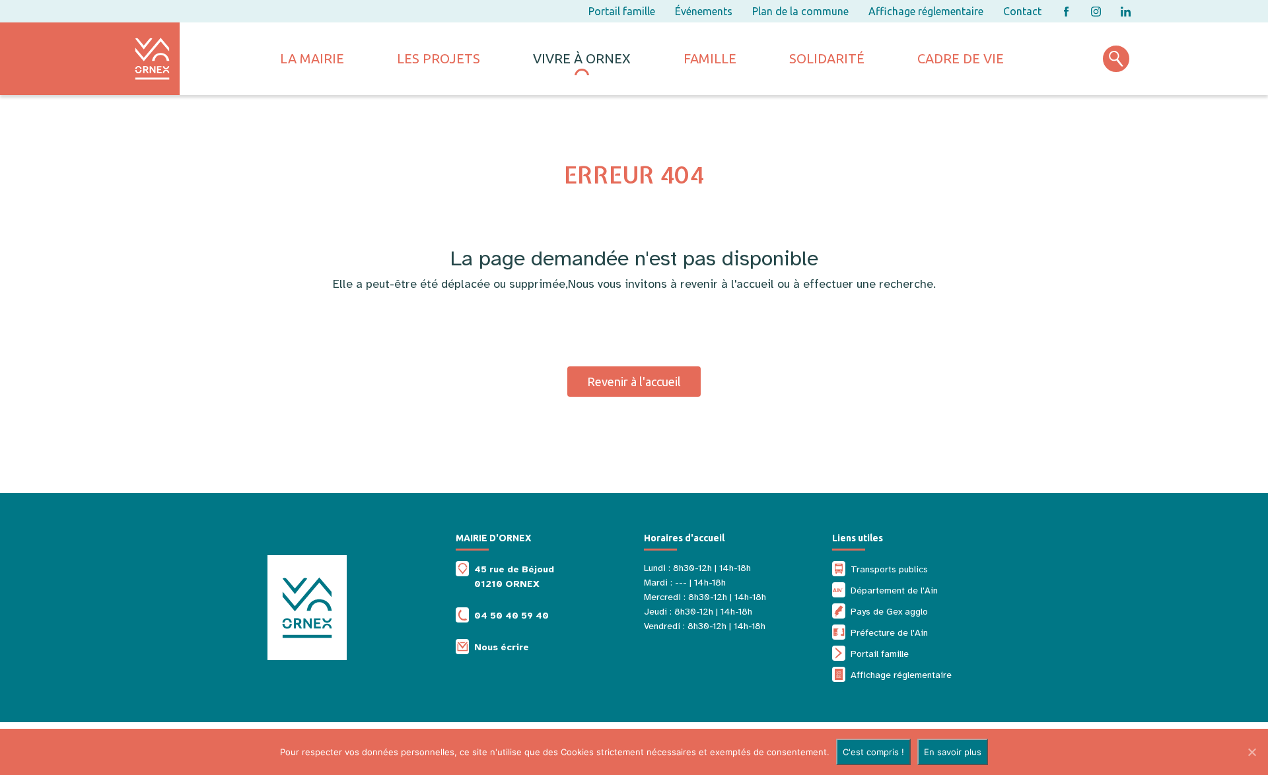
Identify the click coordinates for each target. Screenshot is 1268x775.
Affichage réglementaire (925, 11)
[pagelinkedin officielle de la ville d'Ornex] (1126, 12)
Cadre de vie (960, 58)
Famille (710, 58)
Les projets (438, 58)
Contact (1022, 11)
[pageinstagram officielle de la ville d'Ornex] (1096, 12)
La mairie (312, 58)
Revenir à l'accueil (634, 381)
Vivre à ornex (582, 58)
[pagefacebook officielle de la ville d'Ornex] (1066, 12)
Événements (703, 11)
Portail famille (621, 11)
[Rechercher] (1116, 59)
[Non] (1251, 751)
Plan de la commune (800, 11)
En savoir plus (952, 752)
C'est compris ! (873, 752)
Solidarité (826, 58)
